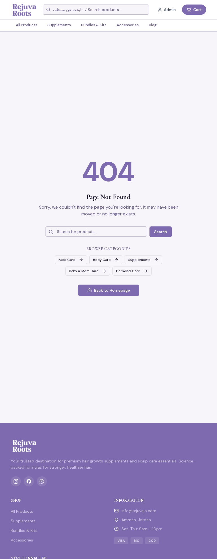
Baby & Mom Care (84, 271)
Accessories (128, 25)
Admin (170, 9)
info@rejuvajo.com (138, 510)
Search (160, 231)
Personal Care (128, 271)
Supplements (59, 25)
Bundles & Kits (94, 25)
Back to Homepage (112, 290)
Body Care (102, 259)
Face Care (66, 259)
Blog (153, 25)
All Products (26, 25)
